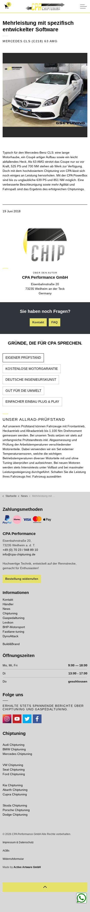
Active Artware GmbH (27, 867)
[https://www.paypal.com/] (7, 519)
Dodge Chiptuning (15, 814)
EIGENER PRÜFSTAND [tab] (23, 357)
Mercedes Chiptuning (17, 754)
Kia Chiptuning (13, 785)
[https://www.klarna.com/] (17, 519)
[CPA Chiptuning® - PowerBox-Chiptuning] (45, 6)
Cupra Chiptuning (15, 794)
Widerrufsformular (13, 858)
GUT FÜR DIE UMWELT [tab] (23, 390)
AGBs (6, 850)
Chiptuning (10, 613)
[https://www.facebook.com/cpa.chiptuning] (37, 718)
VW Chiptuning (13, 765)
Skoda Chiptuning (15, 805)
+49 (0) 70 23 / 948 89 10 (20, 550)
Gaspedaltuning (13, 618)
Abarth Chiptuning (15, 789)
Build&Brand (11, 644)
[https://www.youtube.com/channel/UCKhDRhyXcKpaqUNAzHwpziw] (17, 718)
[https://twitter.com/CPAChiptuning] (27, 718)
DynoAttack (10, 636)
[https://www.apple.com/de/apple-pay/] (47, 519)
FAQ (54, 322)
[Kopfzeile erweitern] (83, 6)
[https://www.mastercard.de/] (37, 519)
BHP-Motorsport (14, 627)
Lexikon (8, 622)
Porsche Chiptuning (16, 810)
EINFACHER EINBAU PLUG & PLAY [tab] (32, 401)
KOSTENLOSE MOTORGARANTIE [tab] (31, 368)
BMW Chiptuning (14, 749)
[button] (45, 95)
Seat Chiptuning (14, 769)
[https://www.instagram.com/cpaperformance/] (7, 718)
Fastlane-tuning (13, 631)
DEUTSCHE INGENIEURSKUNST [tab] (30, 379)
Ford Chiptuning (14, 774)
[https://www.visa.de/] (27, 519)
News (6, 608)
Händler (8, 604)
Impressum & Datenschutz (18, 842)
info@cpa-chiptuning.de (19, 554)
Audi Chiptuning (13, 744)
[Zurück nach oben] (45, 887)
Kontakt (38, 322)
